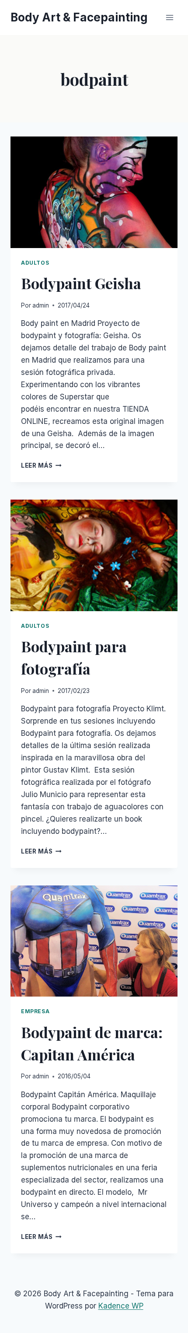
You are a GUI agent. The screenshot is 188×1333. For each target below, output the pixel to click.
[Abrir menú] (169, 17)
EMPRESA (35, 1011)
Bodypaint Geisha (81, 283)
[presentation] (94, 192)
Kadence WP (120, 1306)
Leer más (41, 465)
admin (40, 305)
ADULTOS (35, 262)
